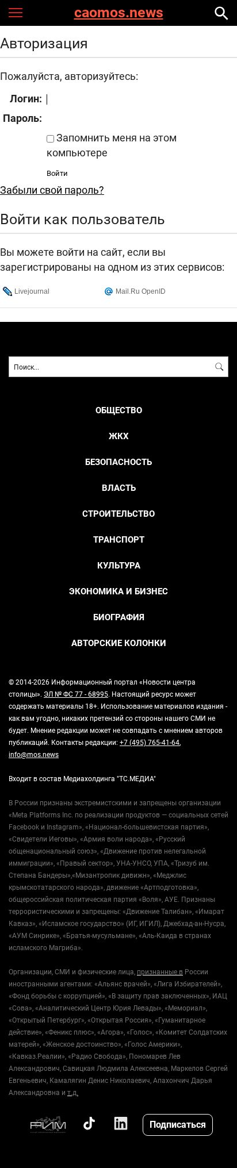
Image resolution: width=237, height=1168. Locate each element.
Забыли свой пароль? (52, 190)
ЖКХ (119, 436)
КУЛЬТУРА (118, 565)
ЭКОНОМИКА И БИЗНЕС (118, 591)
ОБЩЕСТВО (118, 410)
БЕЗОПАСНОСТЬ (118, 462)
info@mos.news (34, 754)
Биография (118, 617)
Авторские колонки (118, 643)
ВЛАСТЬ (119, 487)
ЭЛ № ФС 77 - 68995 (76, 693)
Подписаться (178, 1124)
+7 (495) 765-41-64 (149, 742)
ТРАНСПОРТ (118, 539)
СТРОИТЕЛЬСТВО (118, 513)
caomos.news (118, 13)
